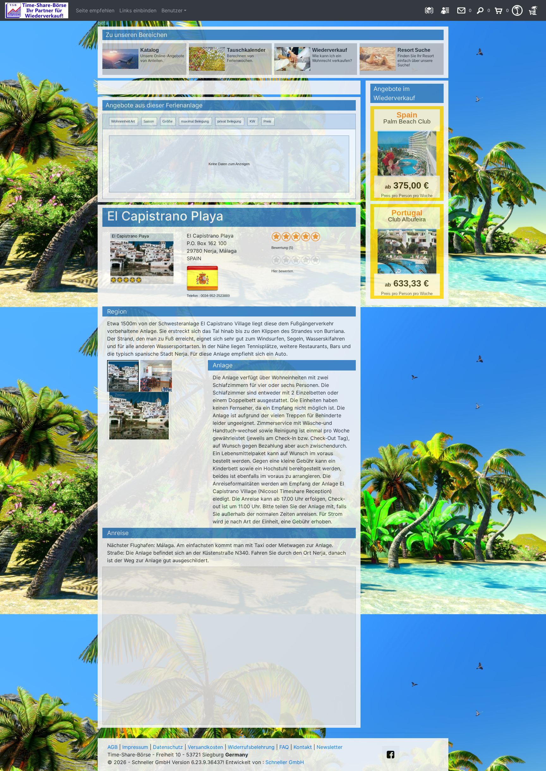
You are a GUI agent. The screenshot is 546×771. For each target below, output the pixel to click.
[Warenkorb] (533, 10)
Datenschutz (168, 747)
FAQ (284, 747)
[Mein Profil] (445, 10)
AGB (112, 747)
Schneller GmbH (284, 762)
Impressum (135, 747)
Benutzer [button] (172, 10)
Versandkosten (205, 747)
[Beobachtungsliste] (517, 10)
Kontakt (303, 747)
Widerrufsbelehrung (251, 747)
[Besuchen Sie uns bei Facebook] (390, 754)
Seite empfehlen (95, 10)
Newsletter (330, 747)
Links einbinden (137, 10)
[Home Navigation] (429, 10)
